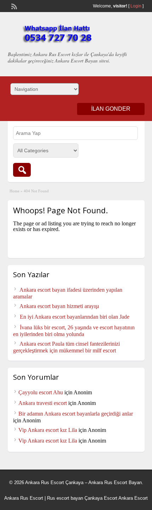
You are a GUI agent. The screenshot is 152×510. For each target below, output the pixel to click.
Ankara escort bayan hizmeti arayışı (59, 306)
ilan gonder (110, 109)
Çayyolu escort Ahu (40, 392)
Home (14, 191)
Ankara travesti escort (42, 403)
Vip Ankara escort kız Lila (47, 430)
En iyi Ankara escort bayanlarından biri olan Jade (74, 317)
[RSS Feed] (13, 6)
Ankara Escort (133, 498)
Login (135, 6)
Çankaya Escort (100, 498)
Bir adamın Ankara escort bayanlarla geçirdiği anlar (75, 414)
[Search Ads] (22, 170)
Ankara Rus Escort (23, 498)
